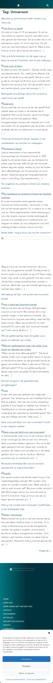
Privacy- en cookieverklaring (15, 679)
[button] (49, 633)
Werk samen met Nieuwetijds (17, 606)
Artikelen (8, 618)
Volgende (45, 550)
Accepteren (26, 659)
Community (8, 629)
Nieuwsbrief (9, 614)
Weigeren (26, 666)
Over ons (8, 603)
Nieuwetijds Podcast (13, 621)
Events (6, 625)
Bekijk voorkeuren (26, 673)
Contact (7, 610)
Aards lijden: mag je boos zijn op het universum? (26, 232)
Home (6, 599)
